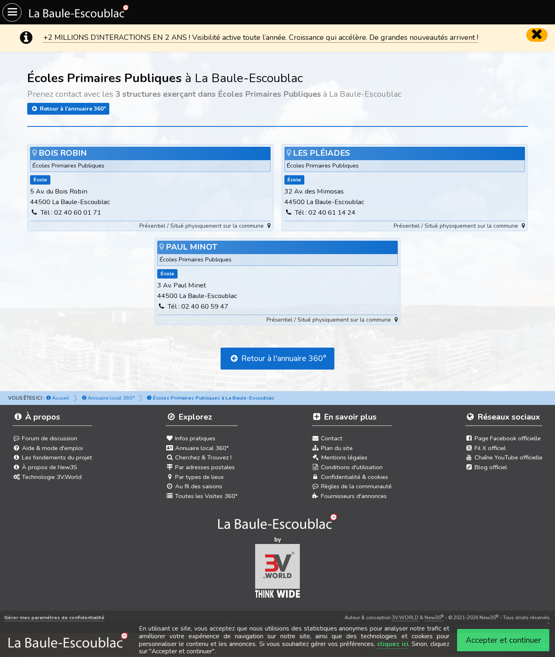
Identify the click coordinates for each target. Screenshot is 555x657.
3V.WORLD (405, 617)
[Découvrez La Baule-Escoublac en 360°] (277, 524)
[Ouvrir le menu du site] (12, 12)
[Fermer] (537, 35)
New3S (434, 617)
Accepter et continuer (503, 640)
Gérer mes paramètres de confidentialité (54, 617)
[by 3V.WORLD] (277, 573)
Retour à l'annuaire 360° (72, 109)
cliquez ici (392, 644)
